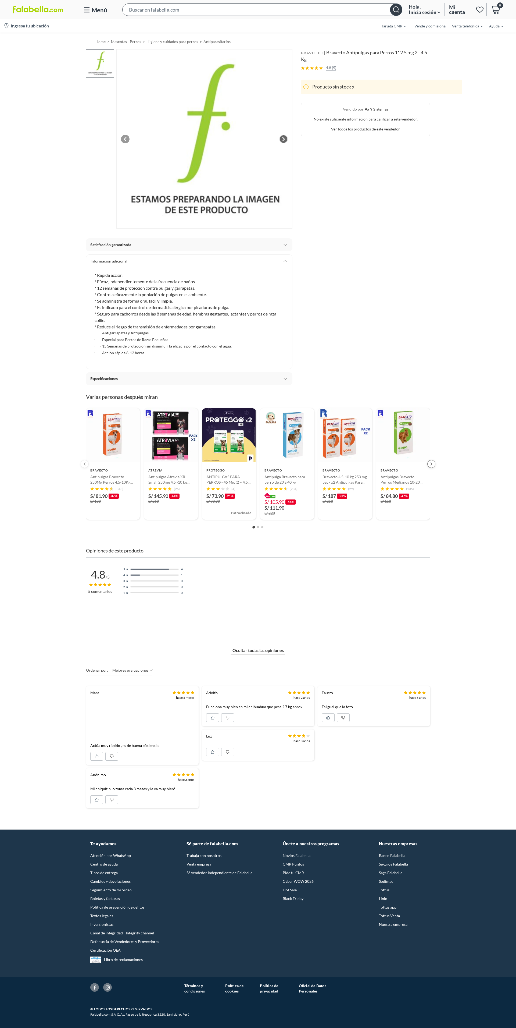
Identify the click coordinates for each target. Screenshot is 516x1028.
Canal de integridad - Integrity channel (122, 933)
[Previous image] (125, 139)
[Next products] (431, 464)
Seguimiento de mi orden (111, 890)
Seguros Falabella (393, 864)
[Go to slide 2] (258, 527)
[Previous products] (85, 464)
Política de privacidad (269, 988)
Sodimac (386, 881)
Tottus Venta (389, 915)
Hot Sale (290, 890)
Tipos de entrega (104, 872)
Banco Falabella (392, 855)
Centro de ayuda (104, 864)
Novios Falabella (296, 855)
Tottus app (387, 907)
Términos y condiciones (194, 988)
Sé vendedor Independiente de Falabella (219, 872)
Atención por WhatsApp (110, 855)
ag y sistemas (376, 109)
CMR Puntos (293, 864)
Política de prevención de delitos (117, 907)
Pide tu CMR (293, 872)
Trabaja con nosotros (204, 855)
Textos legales (101, 915)
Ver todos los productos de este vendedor (365, 129)
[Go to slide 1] (253, 527)
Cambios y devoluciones (110, 881)
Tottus (384, 890)
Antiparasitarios (217, 41)
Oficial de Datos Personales (312, 988)
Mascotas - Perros (126, 41)
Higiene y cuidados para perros (172, 41)
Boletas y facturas (105, 898)
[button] (262, 9)
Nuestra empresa (393, 924)
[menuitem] (390, 26)
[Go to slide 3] (262, 527)
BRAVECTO (312, 53)
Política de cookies (234, 988)
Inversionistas (101, 924)
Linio (383, 898)
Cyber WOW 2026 (298, 881)
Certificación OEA (105, 950)
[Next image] (283, 139)
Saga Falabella (390, 872)
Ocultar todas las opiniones (258, 650)
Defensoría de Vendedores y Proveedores (124, 941)
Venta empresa (199, 864)
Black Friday (293, 898)
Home (100, 41)
